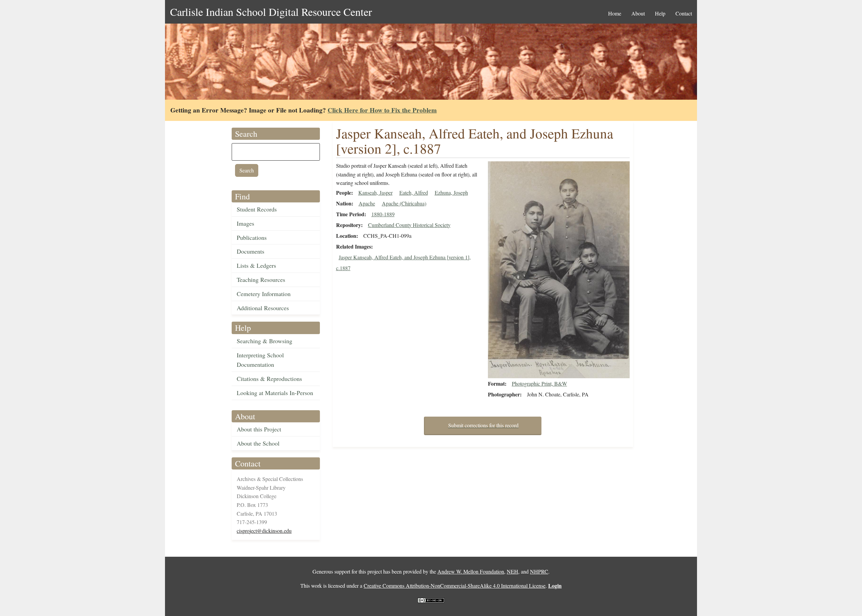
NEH (512, 571)
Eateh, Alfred (413, 192)
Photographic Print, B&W (539, 383)
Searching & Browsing (264, 341)
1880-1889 (383, 214)
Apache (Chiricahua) (404, 203)
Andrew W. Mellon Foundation (470, 571)
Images (245, 223)
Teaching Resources (261, 279)
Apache (367, 203)
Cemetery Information (264, 294)
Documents (250, 251)
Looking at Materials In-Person (275, 393)
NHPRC (539, 571)
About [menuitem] (638, 13)
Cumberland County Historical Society (409, 224)
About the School (258, 443)
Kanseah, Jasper (375, 192)
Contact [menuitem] (683, 13)
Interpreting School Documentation (260, 360)
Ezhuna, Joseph (451, 192)
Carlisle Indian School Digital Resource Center (271, 11)
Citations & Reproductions (269, 379)
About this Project (259, 429)
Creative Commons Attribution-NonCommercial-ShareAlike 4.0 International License (454, 585)
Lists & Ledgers (256, 265)
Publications (252, 237)
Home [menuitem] (614, 13)
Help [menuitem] (660, 13)
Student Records (257, 209)
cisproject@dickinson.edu (264, 530)
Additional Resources (263, 308)
